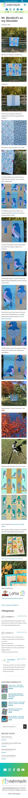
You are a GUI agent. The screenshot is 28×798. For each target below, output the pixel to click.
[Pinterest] (18, 9)
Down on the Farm (6, 737)
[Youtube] (21, 9)
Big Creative (16, 793)
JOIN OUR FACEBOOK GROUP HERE (11, 598)
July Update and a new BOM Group (11, 743)
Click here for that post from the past (11, 559)
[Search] (22, 1)
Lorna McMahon (11, 659)
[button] (25, 4)
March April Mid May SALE (8, 749)
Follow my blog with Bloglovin (9, 605)
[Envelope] (7, 9)
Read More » (3, 739)
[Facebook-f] (14, 9)
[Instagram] (10, 9)
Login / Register (19, 12)
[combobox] (12, 1)
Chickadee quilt (14, 213)
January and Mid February (8, 756)
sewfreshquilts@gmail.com (10, 788)
